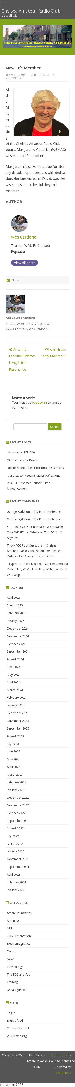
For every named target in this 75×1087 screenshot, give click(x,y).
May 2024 (13, 675)
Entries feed (15, 1021)
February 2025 (16, 613)
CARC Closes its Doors (22, 460)
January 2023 (15, 790)
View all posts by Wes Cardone (28, 329)
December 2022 (18, 797)
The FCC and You (18, 974)
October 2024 (16, 644)
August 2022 (15, 828)
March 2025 (15, 605)
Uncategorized (16, 990)
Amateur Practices (19, 913)
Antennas (13, 921)
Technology (15, 967)
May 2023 (13, 759)
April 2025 (13, 598)
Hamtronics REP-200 (21, 452)
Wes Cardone (18, 75)
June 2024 (13, 667)
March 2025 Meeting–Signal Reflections (33, 475)
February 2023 (16, 782)
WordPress (63, 1073)
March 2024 (15, 690)
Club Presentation (19, 936)
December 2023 (18, 713)
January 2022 (15, 851)
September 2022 (18, 821)
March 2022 (15, 844)
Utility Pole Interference (46, 512)
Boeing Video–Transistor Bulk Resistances (35, 468)
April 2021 (13, 874)
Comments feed (18, 1028)
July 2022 (13, 836)
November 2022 (18, 805)
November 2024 (18, 636)
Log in (11, 1013)
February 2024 (16, 697)
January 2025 (15, 621)
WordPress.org (17, 1036)
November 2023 (18, 721)
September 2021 (18, 867)
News (15, 280)
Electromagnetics (18, 944)
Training (12, 982)
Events (11, 951)
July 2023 (13, 744)
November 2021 (18, 859)
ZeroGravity (59, 1055)
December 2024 (18, 628)
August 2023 (15, 736)
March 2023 (15, 774)
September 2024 (18, 651)
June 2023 (13, 751)
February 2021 (16, 882)
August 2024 (15, 659)
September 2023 (18, 728)
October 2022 (16, 813)
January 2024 (15, 705)
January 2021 (15, 890)
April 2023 (13, 767)
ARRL (10, 928)
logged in (39, 402)
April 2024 (13, 682)
